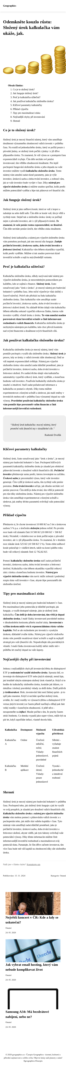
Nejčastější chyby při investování (29, 117)
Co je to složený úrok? (24, 89)
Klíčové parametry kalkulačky (27, 105)
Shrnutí (16, 121)
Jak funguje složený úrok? (25, 93)
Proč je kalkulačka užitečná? (26, 97)
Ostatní (63, 876)
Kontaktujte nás (33, 864)
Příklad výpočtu (20, 109)
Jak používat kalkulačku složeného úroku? (33, 101)
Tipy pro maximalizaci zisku (26, 113)
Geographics (9, 5)
